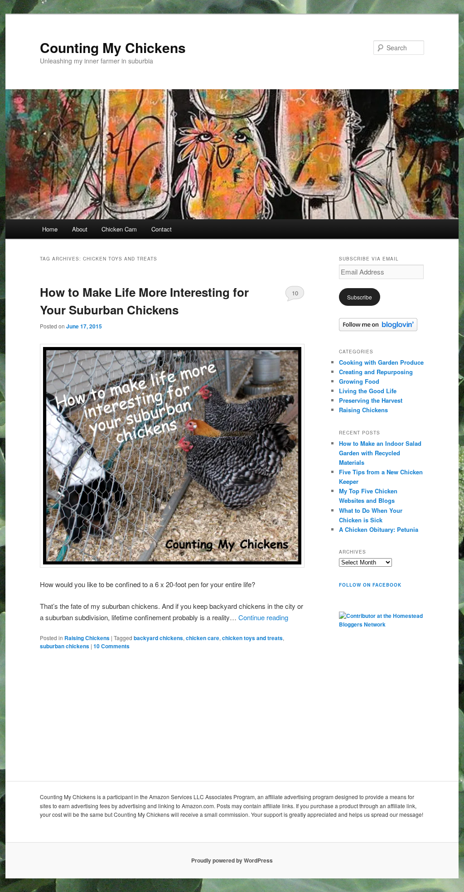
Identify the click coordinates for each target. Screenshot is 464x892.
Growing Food (359, 381)
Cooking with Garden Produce (381, 362)
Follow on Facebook (370, 585)
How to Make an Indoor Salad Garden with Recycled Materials (380, 453)
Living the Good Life (367, 390)
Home (50, 229)
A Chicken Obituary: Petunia (378, 529)
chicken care (202, 638)
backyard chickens (158, 638)
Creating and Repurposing (376, 371)
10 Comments (294, 295)
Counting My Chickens (113, 47)
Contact (161, 229)
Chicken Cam (119, 229)
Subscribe (359, 297)
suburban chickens (64, 646)
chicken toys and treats (252, 638)
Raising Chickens (87, 638)
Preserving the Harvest (370, 400)
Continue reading (263, 617)
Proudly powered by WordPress (232, 860)
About (79, 229)
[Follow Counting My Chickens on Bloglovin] (378, 329)
